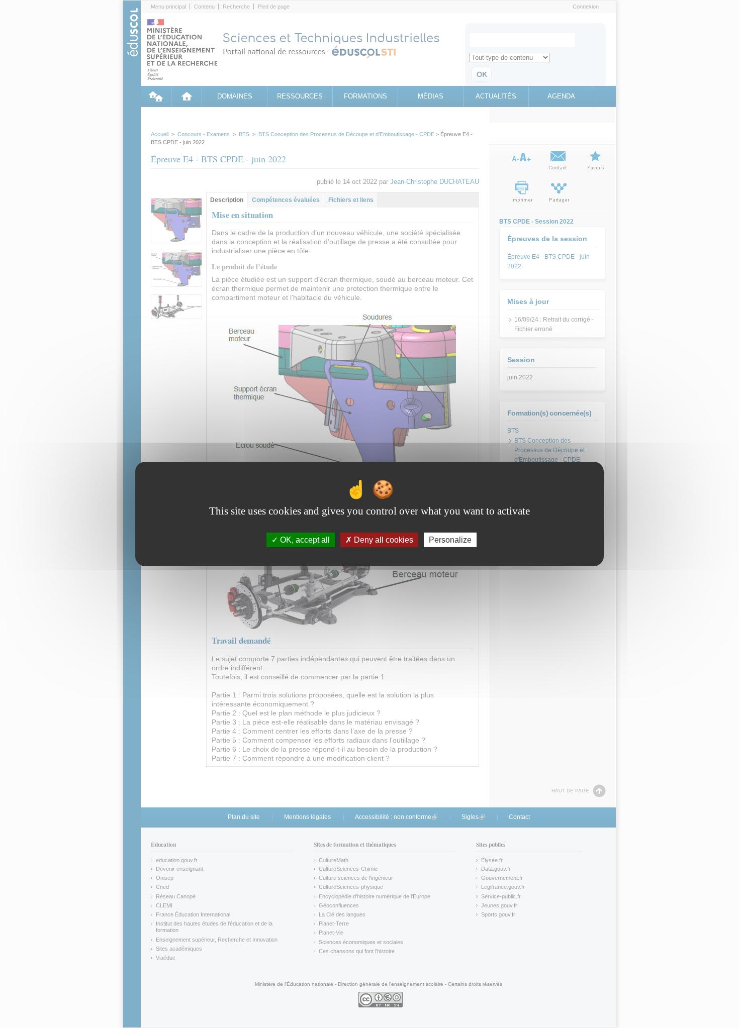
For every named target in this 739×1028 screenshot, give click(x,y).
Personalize (450, 540)
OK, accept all (304, 540)
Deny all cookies (382, 540)
